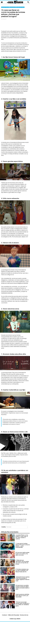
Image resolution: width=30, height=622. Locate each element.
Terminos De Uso (24, 615)
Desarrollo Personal (5, 7)
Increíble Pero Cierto (20, 7)
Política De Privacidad (13, 615)
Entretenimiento (12, 7)
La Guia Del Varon (15, 2)
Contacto (4, 615)
